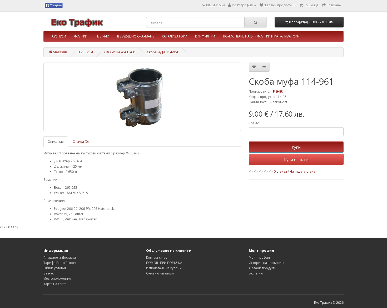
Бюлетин (256, 273)
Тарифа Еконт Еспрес (59, 262)
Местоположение (57, 278)
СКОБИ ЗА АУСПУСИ (120, 52)
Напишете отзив (302, 171)
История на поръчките (267, 262)
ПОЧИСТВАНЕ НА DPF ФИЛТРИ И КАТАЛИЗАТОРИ (261, 36)
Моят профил (259, 257)
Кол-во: (254, 123)
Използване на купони (164, 268)
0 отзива (280, 171)
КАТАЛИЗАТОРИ (174, 36)
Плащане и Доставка (59, 257)
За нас (48, 273)
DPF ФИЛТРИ (205, 36)
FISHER (278, 91)
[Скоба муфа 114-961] (142, 97)
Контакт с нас (156, 257)
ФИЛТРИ (80, 36)
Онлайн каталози (160, 273)
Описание (56, 141)
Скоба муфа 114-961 (162, 52)
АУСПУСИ (59, 36)
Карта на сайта (55, 284)
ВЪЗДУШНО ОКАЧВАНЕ (135, 36)
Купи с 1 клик (296, 159)
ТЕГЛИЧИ (102, 36)
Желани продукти (262, 268)
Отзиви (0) (80, 141)
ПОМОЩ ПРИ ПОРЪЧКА (164, 262)
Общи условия (55, 268)
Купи (296, 147)
